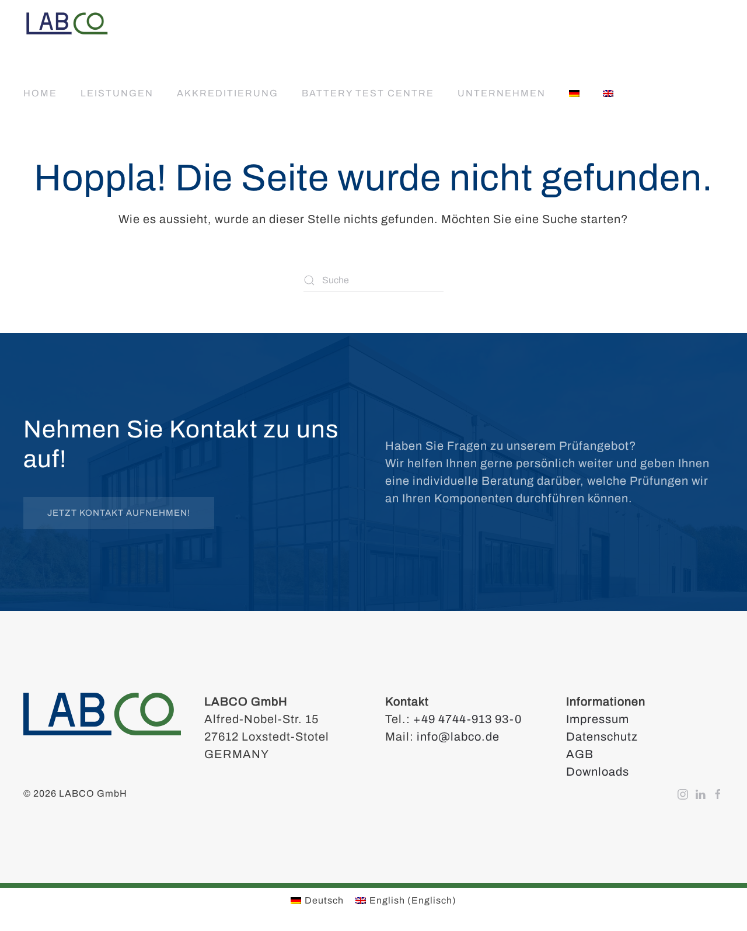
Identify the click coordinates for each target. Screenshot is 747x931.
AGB (580, 754)
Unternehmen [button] (502, 93)
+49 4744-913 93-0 (467, 719)
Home (40, 93)
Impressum (597, 719)
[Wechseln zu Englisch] (608, 93)
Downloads (597, 771)
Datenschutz (602, 736)
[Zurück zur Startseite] (67, 23)
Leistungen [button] (117, 93)
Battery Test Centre (368, 93)
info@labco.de (458, 736)
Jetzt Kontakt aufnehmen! (118, 512)
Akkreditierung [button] (227, 93)
